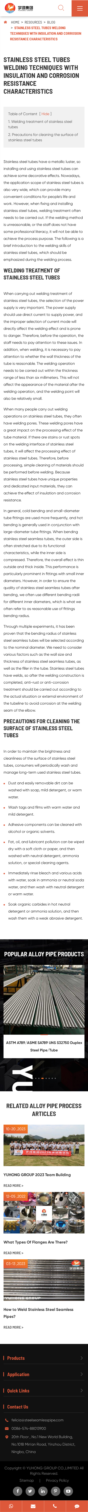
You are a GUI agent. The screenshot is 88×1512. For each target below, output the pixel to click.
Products (16, 1358)
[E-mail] (33, 1507)
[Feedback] (77, 1507)
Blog (51, 22)
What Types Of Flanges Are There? (36, 1242)
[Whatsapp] (11, 1507)
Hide (45, 114)
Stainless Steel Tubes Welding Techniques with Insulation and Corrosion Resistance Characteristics (45, 33)
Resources (33, 22)
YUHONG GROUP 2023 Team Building (37, 1174)
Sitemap (26, 1480)
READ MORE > (13, 1185)
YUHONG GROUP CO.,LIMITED (53, 1468)
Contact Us (17, 1406)
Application (18, 1374)
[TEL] (55, 1507)
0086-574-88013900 (28, 1428)
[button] (32, 1078)
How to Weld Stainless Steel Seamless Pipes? (38, 1313)
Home (15, 22)
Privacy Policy (57, 1480)
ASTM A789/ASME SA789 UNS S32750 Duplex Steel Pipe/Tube (44, 1046)
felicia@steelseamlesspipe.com (37, 1420)
